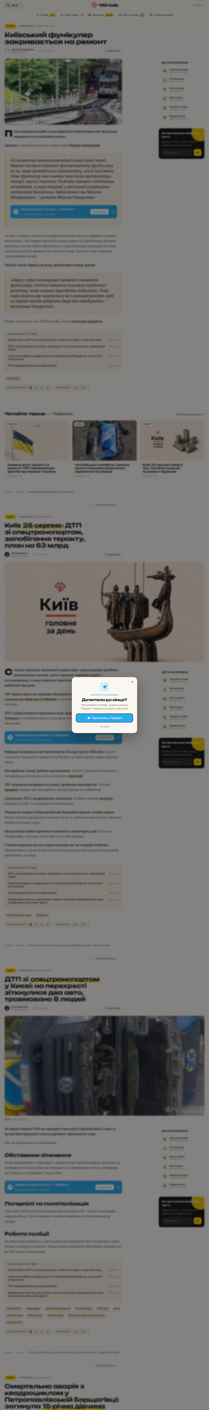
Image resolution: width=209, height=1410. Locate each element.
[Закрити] (132, 681)
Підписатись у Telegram (107, 718)
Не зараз (104, 726)
